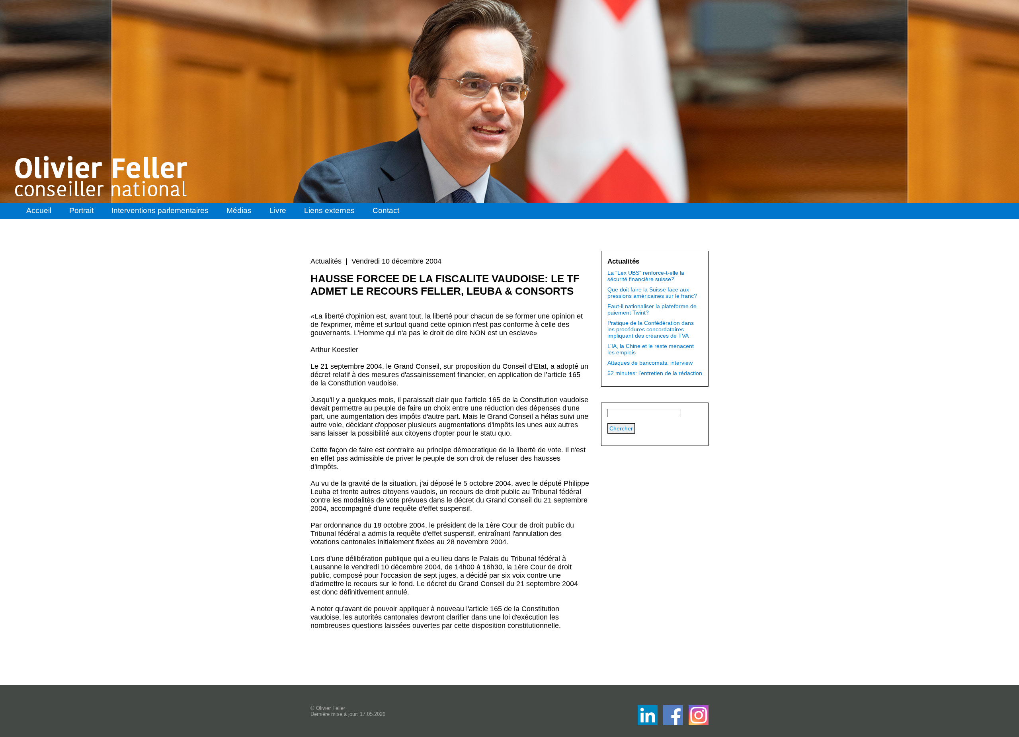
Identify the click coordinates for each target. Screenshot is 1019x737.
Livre (277, 210)
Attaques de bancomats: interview (650, 363)
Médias (239, 210)
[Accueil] (101, 176)
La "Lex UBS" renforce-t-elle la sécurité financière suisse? (645, 276)
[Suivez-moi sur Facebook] (648, 722)
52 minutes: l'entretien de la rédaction (654, 373)
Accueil (38, 210)
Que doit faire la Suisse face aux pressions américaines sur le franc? (652, 292)
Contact (386, 210)
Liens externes (329, 210)
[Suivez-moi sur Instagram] (699, 722)
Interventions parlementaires (160, 210)
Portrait (81, 210)
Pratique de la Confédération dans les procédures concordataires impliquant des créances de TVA (650, 329)
